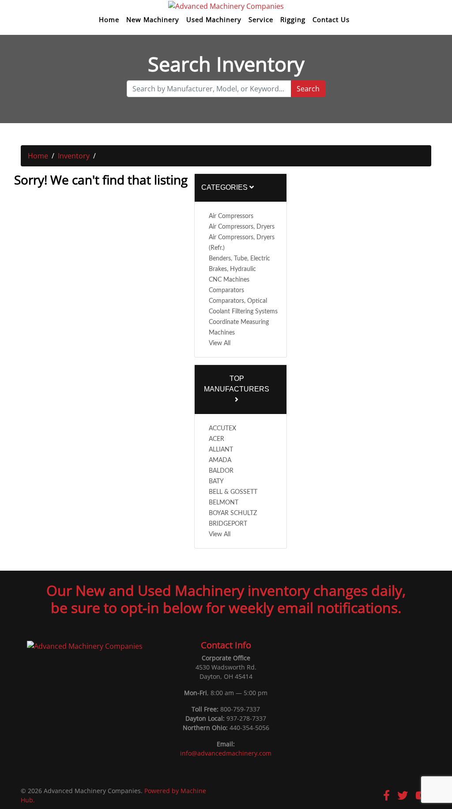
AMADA (220, 460)
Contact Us (331, 19)
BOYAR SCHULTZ (233, 513)
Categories (225, 187)
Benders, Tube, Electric (239, 259)
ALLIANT (221, 450)
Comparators (226, 290)
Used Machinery (213, 19)
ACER (216, 439)
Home (109, 19)
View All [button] (219, 343)
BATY (216, 481)
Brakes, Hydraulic (232, 269)
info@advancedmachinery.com (225, 753)
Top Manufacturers (236, 384)
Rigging (292, 19)
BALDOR (221, 471)
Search (308, 89)
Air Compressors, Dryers (242, 227)
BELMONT (223, 503)
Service (261, 19)
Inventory (74, 156)
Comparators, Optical (238, 301)
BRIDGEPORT (228, 524)
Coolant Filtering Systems (243, 312)
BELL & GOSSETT (233, 492)
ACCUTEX (222, 428)
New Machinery (152, 19)
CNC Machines (229, 280)
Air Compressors (231, 216)
